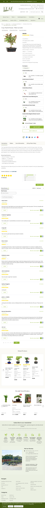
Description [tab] (4, 143)
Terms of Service (32, 428)
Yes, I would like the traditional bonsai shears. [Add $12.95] (35, 93)
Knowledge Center (23, 20)
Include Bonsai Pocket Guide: (28, 105)
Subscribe (33, 20)
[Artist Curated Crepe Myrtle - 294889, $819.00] (36, 360)
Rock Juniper (14, 405)
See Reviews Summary (7, 197)
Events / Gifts (13, 20)
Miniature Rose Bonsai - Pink (17, 369)
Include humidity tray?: (27, 70)
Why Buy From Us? (40, 5)
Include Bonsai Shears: (27, 87)
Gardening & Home (22, 17)
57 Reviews (31, 35)
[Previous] (4, 1)
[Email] (29, 137)
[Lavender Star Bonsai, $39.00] (9, 360)
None (26, 72)
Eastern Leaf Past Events (20, 488)
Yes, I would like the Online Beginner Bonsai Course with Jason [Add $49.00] (35, 119)
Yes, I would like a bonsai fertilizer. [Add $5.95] (36, 85)
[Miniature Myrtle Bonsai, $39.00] (27, 360)
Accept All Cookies (18, 506)
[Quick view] (12, 382)
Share (4, 210)
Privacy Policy (26, 428)
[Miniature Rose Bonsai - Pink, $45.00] (18, 360)
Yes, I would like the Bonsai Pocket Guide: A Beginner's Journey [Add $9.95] (36, 111)
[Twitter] (35, 137)
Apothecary (4, 20)
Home (2, 23)
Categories (4, 492)
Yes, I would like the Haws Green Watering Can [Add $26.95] (34, 102)
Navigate (3, 478)
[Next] (7, 1)
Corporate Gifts (33, 484)
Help (32, 6)
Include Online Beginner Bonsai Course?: (31, 113)
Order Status (41, 6)
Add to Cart (36, 127)
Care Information (22, 30)
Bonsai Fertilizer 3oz (37, 405)
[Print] (32, 137)
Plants (13, 17)
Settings (4, 506)
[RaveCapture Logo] (12, 171)
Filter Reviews (4, 190)
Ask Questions (5, 30)
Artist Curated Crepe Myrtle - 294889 (35, 368)
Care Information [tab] (20, 143)
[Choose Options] (18, 382)
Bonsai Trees (6, 17)
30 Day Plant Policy (13, 30)
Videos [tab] (11, 143)
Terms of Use (18, 486)
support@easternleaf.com (33, 453)
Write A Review (39, 184)
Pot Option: (25, 66)
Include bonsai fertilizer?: (28, 79)
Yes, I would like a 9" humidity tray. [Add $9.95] (36, 76)
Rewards (32, 488)
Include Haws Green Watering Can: (30, 96)
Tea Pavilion (31, 17)
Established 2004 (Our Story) (25, 5)
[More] (9, 17)
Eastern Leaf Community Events (36, 486)
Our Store (34, 5)
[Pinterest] (37, 137)
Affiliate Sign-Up (33, 489)
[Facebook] (26, 137)
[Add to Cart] (5, 417)
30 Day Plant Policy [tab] (31, 143)
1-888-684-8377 (31, 452)
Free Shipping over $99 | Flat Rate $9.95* (26, 8)
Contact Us (36, 6)
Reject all (10, 506)
